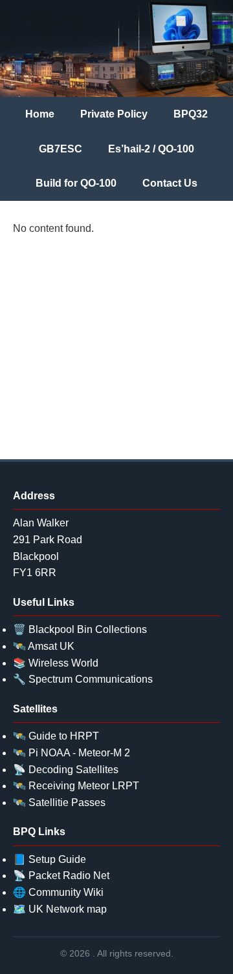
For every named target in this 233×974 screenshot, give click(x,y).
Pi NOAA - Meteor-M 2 (79, 752)
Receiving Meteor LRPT (83, 785)
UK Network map (67, 909)
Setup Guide (57, 859)
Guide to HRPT (63, 735)
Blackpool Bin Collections (87, 629)
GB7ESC (60, 148)
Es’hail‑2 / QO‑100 (151, 148)
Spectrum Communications (90, 679)
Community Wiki (66, 892)
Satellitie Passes (66, 802)
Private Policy (114, 114)
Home (39, 114)
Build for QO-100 (76, 183)
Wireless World (63, 663)
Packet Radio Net (68, 875)
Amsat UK (51, 646)
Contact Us (169, 183)
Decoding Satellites (73, 769)
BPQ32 (190, 114)
